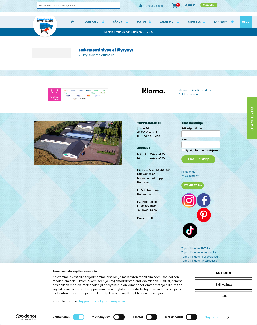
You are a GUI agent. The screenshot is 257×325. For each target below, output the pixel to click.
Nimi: (184, 139)
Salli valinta (223, 284)
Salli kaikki (223, 272)
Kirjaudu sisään (154, 5)
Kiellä (223, 296)
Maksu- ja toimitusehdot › (195, 90)
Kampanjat (221, 21)
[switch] (119, 317)
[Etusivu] (72, 22)
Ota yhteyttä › (192, 185)
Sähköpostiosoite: (193, 128)
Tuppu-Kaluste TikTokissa (197, 248)
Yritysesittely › (190, 175)
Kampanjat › (188, 171)
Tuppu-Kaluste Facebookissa (199, 256)
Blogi (246, 21)
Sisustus (194, 21)
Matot (142, 21)
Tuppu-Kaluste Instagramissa (199, 252)
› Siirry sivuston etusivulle (96, 55)
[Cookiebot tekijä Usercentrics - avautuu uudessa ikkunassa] (26, 317)
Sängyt (118, 21)
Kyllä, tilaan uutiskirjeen (201, 150)
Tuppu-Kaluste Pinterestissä (199, 260)
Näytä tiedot (214, 317)
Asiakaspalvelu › (189, 94)
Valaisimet (167, 21)
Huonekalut (91, 21)
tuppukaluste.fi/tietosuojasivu (102, 301)
